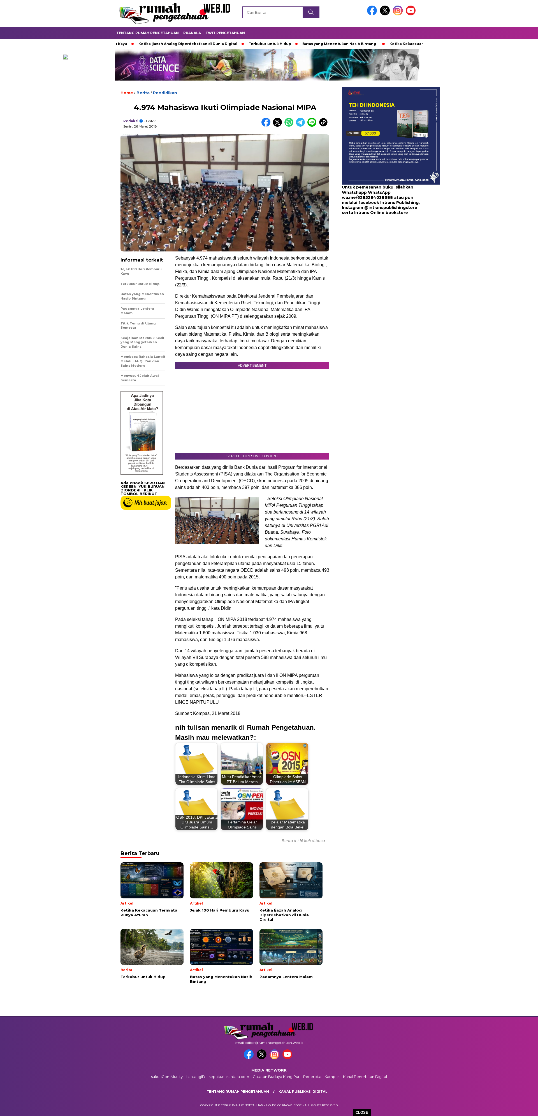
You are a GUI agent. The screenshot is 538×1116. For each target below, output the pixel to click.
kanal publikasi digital (303, 1091)
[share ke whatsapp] (290, 125)
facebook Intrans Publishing (388, 202)
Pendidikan (165, 92)
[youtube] (412, 14)
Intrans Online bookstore (381, 212)
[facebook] (373, 14)
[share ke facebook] (267, 125)
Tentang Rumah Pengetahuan (147, 33)
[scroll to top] (517, 1107)
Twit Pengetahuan (225, 33)
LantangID (195, 1076)
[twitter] (386, 14)
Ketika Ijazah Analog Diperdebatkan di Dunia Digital (148, 44)
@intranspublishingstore (390, 207)
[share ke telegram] (301, 125)
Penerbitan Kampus (321, 1076)
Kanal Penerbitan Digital (365, 1076)
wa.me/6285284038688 (367, 197)
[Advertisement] (377, 260)
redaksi (130, 121)
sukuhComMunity (167, 1076)
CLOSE (362, 1112)
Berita (143, 92)
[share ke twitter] (278, 125)
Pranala (192, 33)
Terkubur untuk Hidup (231, 44)
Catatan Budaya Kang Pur (276, 1076)
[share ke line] (313, 125)
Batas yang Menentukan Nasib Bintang (300, 44)
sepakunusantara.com (229, 1076)
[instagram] (399, 14)
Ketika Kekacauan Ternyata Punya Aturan (390, 44)
